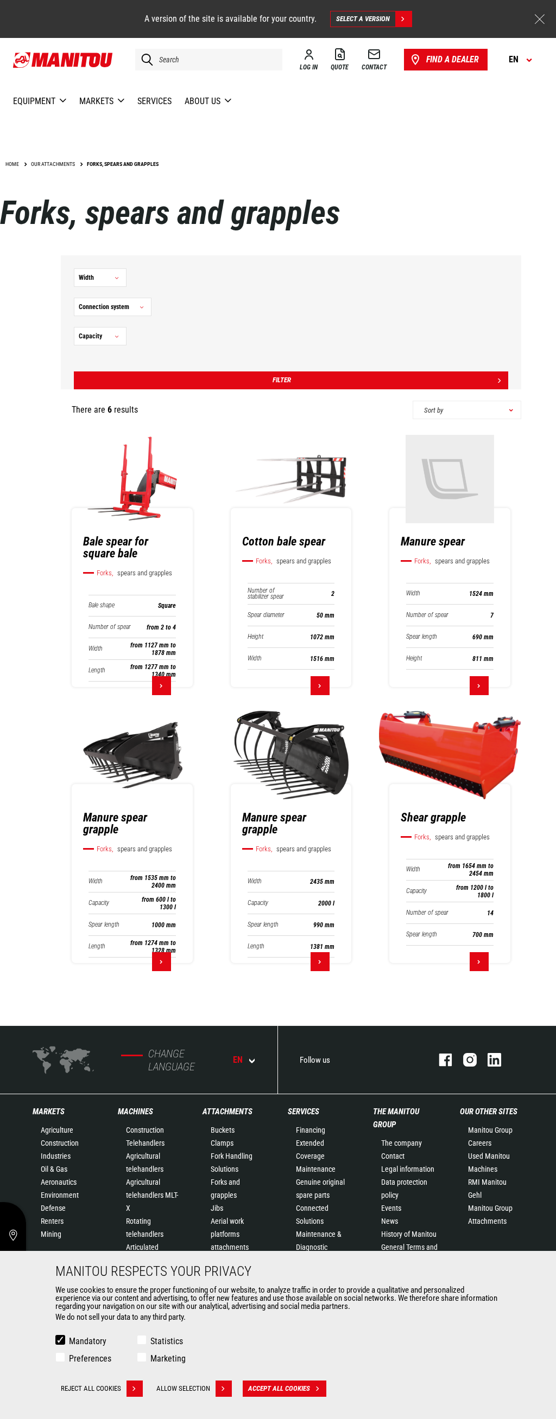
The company (401, 1143)
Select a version (363, 19)
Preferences (90, 1358)
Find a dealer (452, 59)
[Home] (63, 59)
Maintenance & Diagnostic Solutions (319, 1247)
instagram (464, 1060)
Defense (53, 1208)
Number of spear (110, 627)
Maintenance (316, 1169)
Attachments (227, 1111)
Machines (135, 1111)
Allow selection (183, 1388)
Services (303, 1111)
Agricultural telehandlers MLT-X (152, 1195)
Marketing (168, 1358)
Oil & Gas (54, 1169)
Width (96, 649)
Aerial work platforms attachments (230, 1234)
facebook (440, 1060)
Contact (393, 1156)
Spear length (421, 637)
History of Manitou (409, 1234)
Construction (60, 1143)
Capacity (99, 903)
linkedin (489, 1060)
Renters (52, 1221)
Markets (49, 1111)
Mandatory (87, 1341)
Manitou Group (490, 1130)
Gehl (475, 1195)
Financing (310, 1130)
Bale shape (102, 605)
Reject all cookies (91, 1388)
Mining (51, 1234)
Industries (56, 1156)
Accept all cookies (279, 1388)
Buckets (223, 1130)
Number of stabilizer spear (266, 594)
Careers (479, 1143)
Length (97, 670)
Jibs (217, 1208)
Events (391, 1208)
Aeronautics (59, 1182)
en (238, 1060)
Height (255, 637)
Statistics (166, 1341)
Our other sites (488, 1111)
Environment (60, 1195)
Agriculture (57, 1130)
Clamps (222, 1143)
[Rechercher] (144, 59)
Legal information (407, 1169)
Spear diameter (266, 615)
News (389, 1221)
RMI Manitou (487, 1182)
